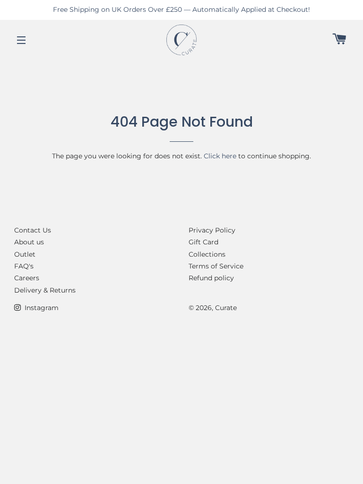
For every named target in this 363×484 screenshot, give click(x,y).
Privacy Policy (212, 230)
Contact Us (32, 230)
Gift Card (203, 242)
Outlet (24, 254)
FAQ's (24, 266)
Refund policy (211, 278)
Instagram (41, 307)
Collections (207, 254)
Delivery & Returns (45, 290)
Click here (220, 156)
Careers (26, 278)
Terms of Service (216, 266)
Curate (226, 307)
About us (29, 242)
